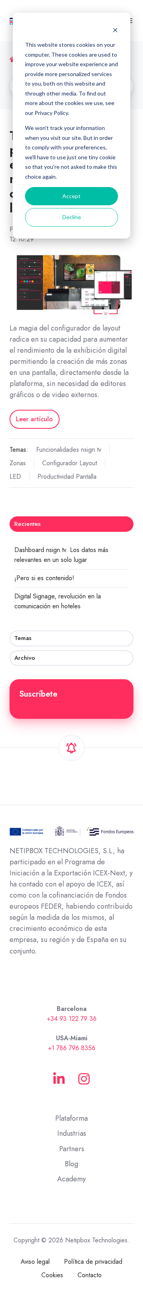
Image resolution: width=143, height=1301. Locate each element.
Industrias (71, 1133)
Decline (71, 217)
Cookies (52, 1275)
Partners (71, 1149)
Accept (71, 196)
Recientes (27, 524)
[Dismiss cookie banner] (115, 30)
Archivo (24, 657)
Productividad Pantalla (67, 476)
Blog (71, 1164)
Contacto (89, 1275)
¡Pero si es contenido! (44, 578)
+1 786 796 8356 (71, 1048)
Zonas (18, 463)
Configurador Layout (69, 463)
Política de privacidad (93, 1261)
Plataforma (71, 1118)
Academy (71, 1179)
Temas (22, 638)
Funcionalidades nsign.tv (68, 449)
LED (15, 476)
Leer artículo (34, 419)
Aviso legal (35, 1261)
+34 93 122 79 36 (72, 1018)
